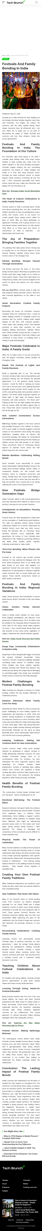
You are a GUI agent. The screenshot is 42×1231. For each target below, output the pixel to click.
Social (5, 59)
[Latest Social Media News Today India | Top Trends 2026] (7, 1213)
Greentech (18, 1207)
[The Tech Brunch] (15, 2)
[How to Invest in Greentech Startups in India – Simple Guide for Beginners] (7, 1203)
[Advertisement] (21, 31)
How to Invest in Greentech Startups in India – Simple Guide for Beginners (25, 1202)
